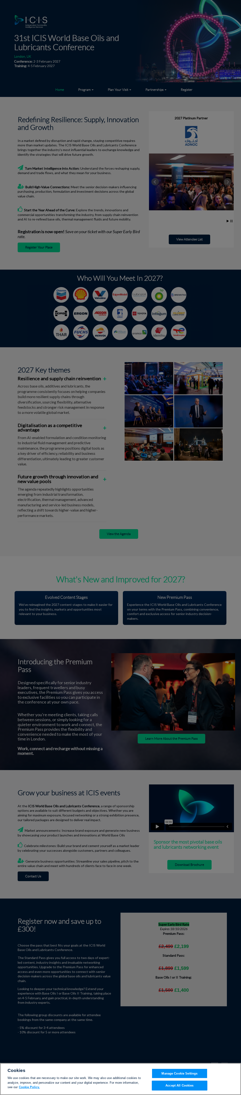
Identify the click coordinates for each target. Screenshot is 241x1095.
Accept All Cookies (179, 1085)
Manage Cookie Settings (179, 1073)
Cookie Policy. (29, 1087)
